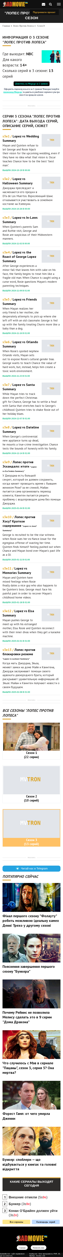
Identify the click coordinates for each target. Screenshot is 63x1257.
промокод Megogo (13, 92)
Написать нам (38, 1248)
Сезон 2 (31, 798)
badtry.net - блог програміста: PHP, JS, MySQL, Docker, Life (44, 1255)
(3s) (20, 1204)
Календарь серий (45, 1222)
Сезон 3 (41, 26)
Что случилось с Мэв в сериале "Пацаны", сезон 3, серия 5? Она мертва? (28, 1068)
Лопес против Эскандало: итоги (20, 466)
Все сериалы (16, 1222)
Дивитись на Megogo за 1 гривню (31, 83)
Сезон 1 (31, 755)
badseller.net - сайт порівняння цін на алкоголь (12, 1255)
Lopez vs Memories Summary (17, 570)
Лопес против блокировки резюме (19, 654)
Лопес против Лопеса (23, 26)
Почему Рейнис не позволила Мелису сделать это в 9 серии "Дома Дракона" (27, 1017)
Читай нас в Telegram (34, 868)
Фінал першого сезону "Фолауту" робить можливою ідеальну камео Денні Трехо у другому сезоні (31, 921)
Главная (6, 26)
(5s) (28, 1197)
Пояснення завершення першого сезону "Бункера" (29, 969)
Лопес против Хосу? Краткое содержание (20, 523)
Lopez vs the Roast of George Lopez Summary (19, 256)
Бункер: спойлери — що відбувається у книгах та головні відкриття (29, 1164)
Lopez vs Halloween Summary (18, 181)
